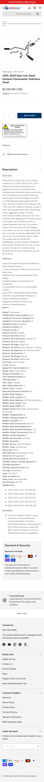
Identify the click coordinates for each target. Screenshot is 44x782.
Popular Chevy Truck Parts (14, 678)
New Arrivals (10, 34)
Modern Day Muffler (15, 776)
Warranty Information (12, 717)
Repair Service (8, 659)
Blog (6, 43)
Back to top (22, 613)
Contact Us (7, 664)
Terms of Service (9, 712)
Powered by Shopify (29, 776)
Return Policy (8, 702)
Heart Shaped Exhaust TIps (14, 683)
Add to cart (29, 115)
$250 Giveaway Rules (12, 722)
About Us (6, 697)
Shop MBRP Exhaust (28, 2)
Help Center (10, 52)
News (4, 673)
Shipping (5, 93)
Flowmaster (7, 72)
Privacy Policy (8, 707)
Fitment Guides (9, 669)
